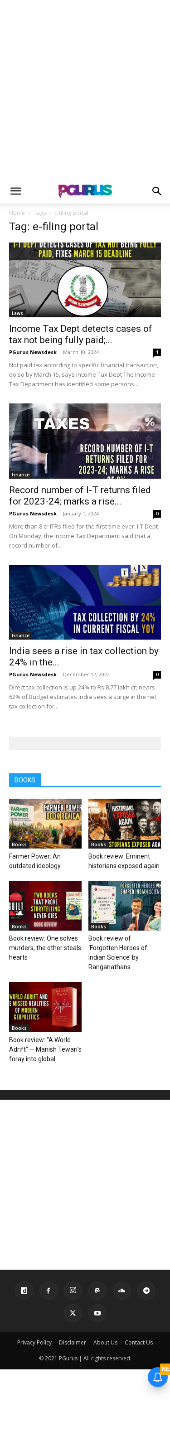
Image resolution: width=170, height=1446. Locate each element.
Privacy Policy (34, 1342)
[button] (15, 191)
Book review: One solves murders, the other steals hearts (45, 948)
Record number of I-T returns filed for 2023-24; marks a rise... (80, 496)
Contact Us (139, 1342)
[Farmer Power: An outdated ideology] (45, 824)
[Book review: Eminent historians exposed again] (124, 824)
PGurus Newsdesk (33, 352)
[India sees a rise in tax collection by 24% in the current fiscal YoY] (85, 602)
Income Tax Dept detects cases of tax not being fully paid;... (80, 334)
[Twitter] (73, 1313)
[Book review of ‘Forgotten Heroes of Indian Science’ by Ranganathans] (124, 906)
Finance (20, 474)
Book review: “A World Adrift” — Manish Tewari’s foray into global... (45, 1049)
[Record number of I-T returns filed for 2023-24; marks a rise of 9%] (85, 440)
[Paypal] (97, 1290)
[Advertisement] (85, 90)
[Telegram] (146, 1290)
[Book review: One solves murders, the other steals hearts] (45, 906)
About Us (105, 1342)
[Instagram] (73, 1290)
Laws (17, 313)
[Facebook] (48, 1290)
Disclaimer (72, 1342)
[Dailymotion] (24, 1290)
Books (19, 844)
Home (17, 213)
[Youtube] (97, 1313)
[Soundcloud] (122, 1290)
